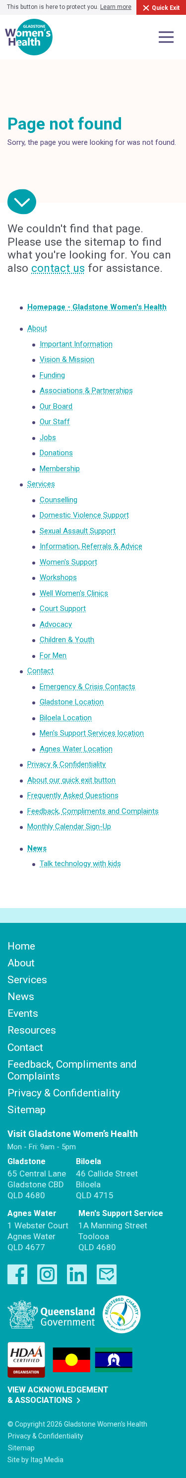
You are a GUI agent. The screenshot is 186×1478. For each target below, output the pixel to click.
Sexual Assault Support (78, 530)
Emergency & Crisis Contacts (87, 686)
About (37, 328)
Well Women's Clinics (74, 593)
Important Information (76, 344)
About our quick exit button (71, 780)
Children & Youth (67, 639)
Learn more (115, 6)
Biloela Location (66, 717)
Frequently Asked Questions (73, 795)
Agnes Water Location (76, 748)
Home (21, 946)
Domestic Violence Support (84, 515)
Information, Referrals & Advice (91, 546)
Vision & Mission (67, 359)
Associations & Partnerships (86, 390)
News (37, 848)
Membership (60, 468)
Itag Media (47, 1460)
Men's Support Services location (92, 733)
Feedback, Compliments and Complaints (93, 811)
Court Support (63, 608)
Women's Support (68, 562)
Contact (40, 670)
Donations (56, 452)
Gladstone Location (72, 701)
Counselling (58, 499)
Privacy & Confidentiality (66, 764)
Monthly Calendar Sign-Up (69, 826)
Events (22, 1013)
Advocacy (56, 624)
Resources (31, 1030)
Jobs (48, 437)
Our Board (56, 406)
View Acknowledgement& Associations (58, 1395)
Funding (52, 375)
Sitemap (26, 1110)
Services (41, 483)
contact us (58, 268)
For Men (53, 655)
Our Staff (55, 421)
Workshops (58, 577)
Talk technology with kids (80, 863)
